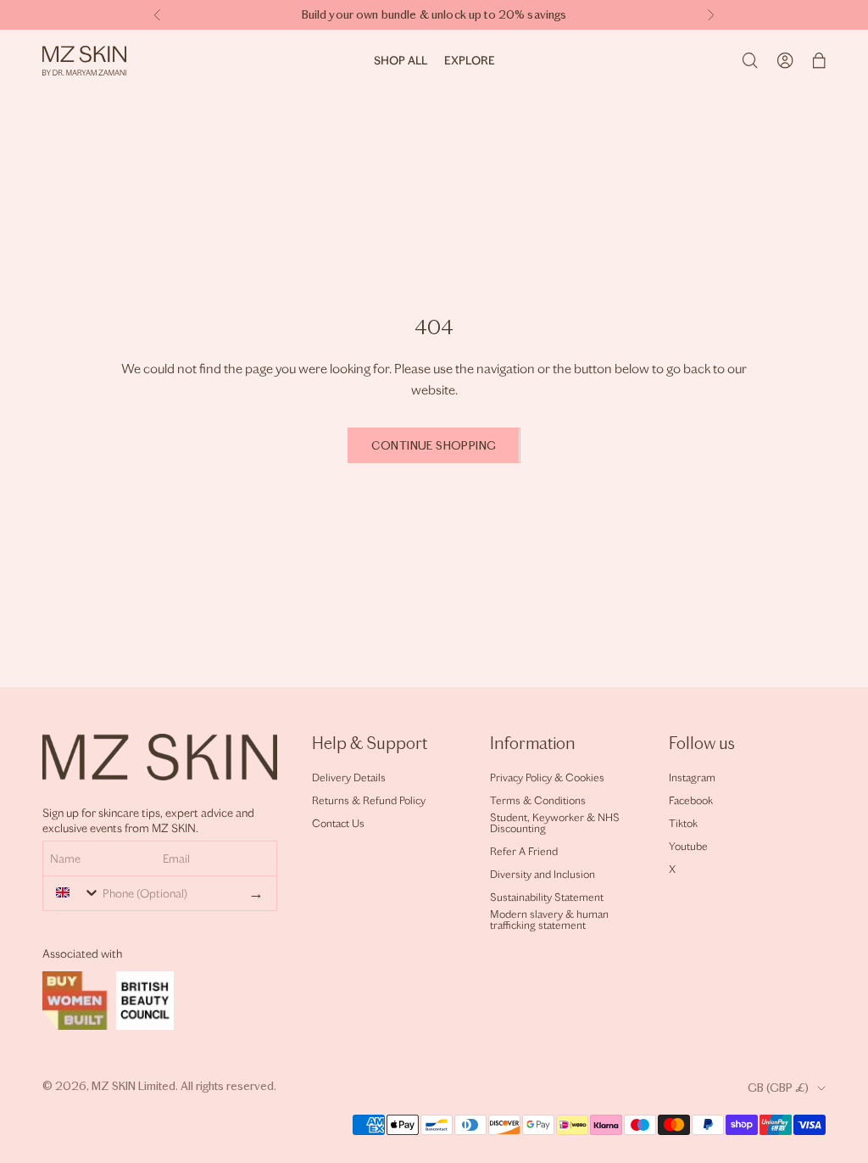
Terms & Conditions (538, 800)
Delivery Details (349, 777)
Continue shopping (433, 446)
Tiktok (683, 823)
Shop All (400, 60)
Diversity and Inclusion (542, 874)
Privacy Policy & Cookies (547, 777)
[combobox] (73, 892)
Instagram (692, 777)
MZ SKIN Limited (133, 1086)
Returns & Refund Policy (369, 800)
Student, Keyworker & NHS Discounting (555, 823)
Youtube (688, 846)
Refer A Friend (524, 851)
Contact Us (338, 823)
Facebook (691, 800)
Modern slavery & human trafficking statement (549, 920)
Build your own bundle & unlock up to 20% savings (434, 15)
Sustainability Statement (547, 897)
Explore (469, 60)
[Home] (84, 60)
